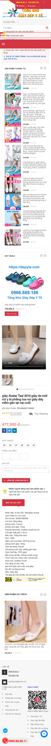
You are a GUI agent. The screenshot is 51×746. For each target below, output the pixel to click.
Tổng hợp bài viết (11, 710)
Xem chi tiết (12, 314)
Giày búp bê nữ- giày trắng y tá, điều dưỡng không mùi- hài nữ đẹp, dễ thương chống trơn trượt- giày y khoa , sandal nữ (34, 165)
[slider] (6, 413)
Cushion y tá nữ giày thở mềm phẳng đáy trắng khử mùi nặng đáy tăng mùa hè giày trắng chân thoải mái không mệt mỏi (34, 234)
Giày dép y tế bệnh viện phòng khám (20, 304)
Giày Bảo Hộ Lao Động (39, 728)
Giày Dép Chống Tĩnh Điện (39, 734)
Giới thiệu (8, 694)
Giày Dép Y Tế (36, 716)
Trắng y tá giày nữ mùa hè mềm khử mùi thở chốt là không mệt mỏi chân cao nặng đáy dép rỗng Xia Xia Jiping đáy (34, 182)
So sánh (32, 6)
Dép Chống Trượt (37, 724)
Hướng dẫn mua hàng (13, 698)
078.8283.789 (13, 675)
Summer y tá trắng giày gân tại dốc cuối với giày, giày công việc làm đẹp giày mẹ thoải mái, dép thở (25, 647)
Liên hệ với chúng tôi (13, 713)
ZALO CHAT (33, 687)
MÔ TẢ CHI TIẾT (13, 502)
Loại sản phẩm (9, 22)
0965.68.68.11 (13, 671)
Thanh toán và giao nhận (12, 704)
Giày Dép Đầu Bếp (38, 720)
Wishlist (21, 6)
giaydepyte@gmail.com (17, 681)
